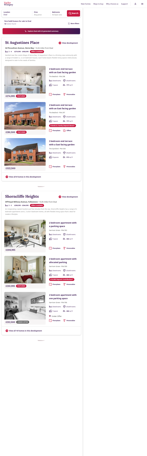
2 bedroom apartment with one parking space (63, 297)
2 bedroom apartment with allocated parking (63, 260)
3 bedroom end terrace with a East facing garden (62, 143)
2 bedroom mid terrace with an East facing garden (62, 71)
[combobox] (16, 13)
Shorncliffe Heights (22, 196)
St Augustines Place (22, 42)
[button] (39, 13)
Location (7, 12)
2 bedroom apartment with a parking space (63, 224)
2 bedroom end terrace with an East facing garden (62, 107)
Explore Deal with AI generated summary (43, 31)
